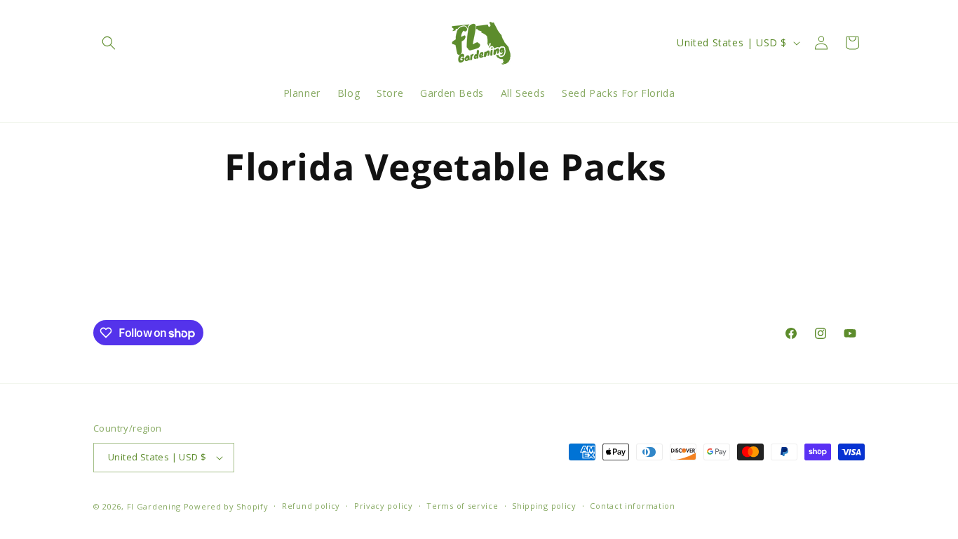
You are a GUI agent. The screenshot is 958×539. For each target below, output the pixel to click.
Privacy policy (383, 505)
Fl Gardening (154, 506)
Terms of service (462, 505)
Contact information (632, 505)
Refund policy (311, 505)
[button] (108, 42)
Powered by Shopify (226, 506)
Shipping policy (544, 505)
